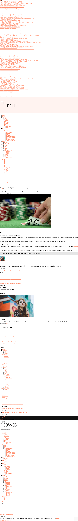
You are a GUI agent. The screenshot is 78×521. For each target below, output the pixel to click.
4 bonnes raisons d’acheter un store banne (7, 95)
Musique (6, 164)
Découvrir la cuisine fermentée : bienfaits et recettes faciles (10, 54)
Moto (7, 127)
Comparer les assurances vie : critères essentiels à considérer (10, 36)
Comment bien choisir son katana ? (6, 83)
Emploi (5, 172)
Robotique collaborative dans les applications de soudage (9, 68)
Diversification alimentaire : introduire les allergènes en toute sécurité (11, 55)
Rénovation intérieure (10, 136)
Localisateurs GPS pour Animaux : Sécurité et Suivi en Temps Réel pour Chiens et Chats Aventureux (17, 22)
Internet (5, 156)
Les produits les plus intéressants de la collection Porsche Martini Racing (12, 85)
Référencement (7, 183)
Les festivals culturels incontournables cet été (7, 19)
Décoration (6, 129)
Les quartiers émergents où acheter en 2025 (7, 39)
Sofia (4, 193)
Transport (6, 125)
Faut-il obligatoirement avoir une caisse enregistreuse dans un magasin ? (12, 94)
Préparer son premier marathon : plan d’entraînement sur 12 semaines (11, 47)
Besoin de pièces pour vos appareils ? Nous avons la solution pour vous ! (12, 87)
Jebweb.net (1, 419)
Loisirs (5, 175)
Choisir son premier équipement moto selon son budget (9, 45)
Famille (5, 169)
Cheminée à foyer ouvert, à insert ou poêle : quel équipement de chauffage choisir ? (14, 89)
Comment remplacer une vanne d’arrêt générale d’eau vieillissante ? (11, 1)
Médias (5, 181)
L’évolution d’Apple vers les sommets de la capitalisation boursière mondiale (13, 10)
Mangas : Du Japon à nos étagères (5, 50)
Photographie (9, 176)
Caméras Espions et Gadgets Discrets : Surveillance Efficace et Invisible (12, 32)
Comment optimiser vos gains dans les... (7, 510)
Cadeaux (8, 178)
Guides (7, 152)
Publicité (6, 182)
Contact (3, 185)
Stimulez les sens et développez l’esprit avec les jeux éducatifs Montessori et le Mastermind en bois (16, 31)
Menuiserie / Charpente (11, 137)
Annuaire (3, 397)
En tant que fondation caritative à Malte (6, 73)
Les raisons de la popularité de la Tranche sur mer (8, 82)
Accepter (57, 518)
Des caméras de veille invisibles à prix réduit (9, 341)
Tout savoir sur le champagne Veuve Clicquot (7, 79)
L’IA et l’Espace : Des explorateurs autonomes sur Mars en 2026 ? (11, 11)
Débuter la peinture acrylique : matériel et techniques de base (10, 20)
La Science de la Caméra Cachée (7, 339)
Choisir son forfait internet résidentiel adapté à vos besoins (9, 86)
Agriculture (6, 122)
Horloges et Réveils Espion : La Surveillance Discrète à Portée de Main (12, 33)
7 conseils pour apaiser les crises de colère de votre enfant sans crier (11, 2)
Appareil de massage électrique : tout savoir (7, 80)
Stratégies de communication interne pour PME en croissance (10, 23)
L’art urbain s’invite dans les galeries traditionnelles (8, 48)
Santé (3, 144)
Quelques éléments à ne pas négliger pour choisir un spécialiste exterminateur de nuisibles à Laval (16, 78)
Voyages (4, 141)
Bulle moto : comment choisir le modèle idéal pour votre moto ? (10, 53)
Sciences (6, 162)
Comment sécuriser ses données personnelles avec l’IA (9, 12)
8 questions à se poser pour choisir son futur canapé (8, 8)
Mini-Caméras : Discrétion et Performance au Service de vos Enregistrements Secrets (14, 25)
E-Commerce (9, 157)
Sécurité (8, 167)
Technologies (4, 149)
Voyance (8, 179)
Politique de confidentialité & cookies (6, 520)
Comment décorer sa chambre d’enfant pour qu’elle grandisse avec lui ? (12, 17)
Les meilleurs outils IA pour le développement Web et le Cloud (10, 13)
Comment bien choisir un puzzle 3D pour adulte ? (11, 283)
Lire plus (60, 518)
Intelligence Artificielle (8, 150)
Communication (5, 180)
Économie (6, 163)
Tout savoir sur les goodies (4, 75)
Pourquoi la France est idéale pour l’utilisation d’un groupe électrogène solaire (13, 67)
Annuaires (8, 184)
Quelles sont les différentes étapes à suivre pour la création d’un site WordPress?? (13, 74)
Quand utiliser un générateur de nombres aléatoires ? (9, 64)
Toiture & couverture (10, 140)
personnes (19, 250)
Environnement (7, 166)
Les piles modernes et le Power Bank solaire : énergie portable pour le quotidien (13, 34)
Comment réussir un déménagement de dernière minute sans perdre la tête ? (12, 5)
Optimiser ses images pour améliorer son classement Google (10, 26)
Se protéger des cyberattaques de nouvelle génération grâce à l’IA (11, 14)
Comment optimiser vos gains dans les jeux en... (10, 279)
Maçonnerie (8, 138)
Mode (3, 147)
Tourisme (6, 142)
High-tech (6, 154)
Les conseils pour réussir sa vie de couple (7, 93)
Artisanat (6, 123)
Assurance (6, 121)
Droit (5, 165)
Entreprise (4, 117)
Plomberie (8, 133)
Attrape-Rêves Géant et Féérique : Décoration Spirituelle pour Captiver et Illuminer (14, 41)
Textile (5, 124)
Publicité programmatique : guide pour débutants (8, 28)
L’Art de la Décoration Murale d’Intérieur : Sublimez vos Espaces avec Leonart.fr (13, 59)
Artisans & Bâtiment (8, 132)
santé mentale (75, 246)
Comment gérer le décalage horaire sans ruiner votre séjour (10, 6)
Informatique (6, 155)
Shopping (8, 177)
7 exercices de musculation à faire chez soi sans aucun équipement (11, 15)
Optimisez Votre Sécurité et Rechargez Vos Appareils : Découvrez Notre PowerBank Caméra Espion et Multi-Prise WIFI (20, 29)
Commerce (6, 120)
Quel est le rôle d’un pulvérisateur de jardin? (7, 77)
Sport (5, 146)
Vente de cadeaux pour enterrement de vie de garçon (11, 343)
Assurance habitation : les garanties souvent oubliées (9, 57)
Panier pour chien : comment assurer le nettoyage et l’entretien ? (10, 62)
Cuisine (5, 131)
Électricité (8, 135)
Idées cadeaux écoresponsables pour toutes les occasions (9, 56)
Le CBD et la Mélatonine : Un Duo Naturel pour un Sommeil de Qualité (12, 66)
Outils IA (8, 151)
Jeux (7, 158)
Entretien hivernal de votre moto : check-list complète (9, 40)
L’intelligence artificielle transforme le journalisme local (9, 24)
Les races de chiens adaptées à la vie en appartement (8, 52)
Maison (3, 128)
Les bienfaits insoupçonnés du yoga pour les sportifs (8, 44)
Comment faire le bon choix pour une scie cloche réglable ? (10, 84)
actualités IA (8, 153)
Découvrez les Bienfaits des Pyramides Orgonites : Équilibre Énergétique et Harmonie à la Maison (16, 46)
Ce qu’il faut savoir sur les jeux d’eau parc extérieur (8, 81)
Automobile (8, 126)
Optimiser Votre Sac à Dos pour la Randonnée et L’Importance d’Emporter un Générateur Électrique (17, 49)
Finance (5, 118)
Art (4, 161)
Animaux (8, 168)
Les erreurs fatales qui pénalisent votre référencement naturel (10, 27)
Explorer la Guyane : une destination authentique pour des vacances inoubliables (13, 61)
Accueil (3, 115)
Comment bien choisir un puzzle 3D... (6, 514)
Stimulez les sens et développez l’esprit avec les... (10, 275)
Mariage (8, 171)
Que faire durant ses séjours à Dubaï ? (6, 91)
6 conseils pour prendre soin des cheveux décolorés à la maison (10, 4)
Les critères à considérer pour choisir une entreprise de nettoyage (11, 76)
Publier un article (5, 396)
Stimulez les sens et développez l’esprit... (7, 505)
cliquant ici (7, 323)
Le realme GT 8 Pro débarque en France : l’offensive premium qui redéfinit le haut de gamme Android (17, 18)
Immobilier (6, 119)
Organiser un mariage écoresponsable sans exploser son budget (10, 58)
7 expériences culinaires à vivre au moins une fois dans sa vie (10, 16)
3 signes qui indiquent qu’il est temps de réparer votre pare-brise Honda (12, 7)
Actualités (4, 116)
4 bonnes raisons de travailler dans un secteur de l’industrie (10, 69)
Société (3, 159)
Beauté (5, 148)
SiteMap (13, 419)
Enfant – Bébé (9, 170)
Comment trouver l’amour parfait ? (6, 96)
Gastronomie (6, 143)
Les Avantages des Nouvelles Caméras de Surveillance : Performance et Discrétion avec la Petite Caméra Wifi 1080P (19, 35)
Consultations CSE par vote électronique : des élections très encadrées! (12, 88)
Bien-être (6, 145)
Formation (8, 174)
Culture (5, 160)
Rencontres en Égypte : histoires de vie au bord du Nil (9, 63)
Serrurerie (8, 134)
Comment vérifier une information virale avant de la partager (10, 21)
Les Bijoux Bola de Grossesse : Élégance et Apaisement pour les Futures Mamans (13, 38)
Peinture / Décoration (10, 139)
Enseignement (7, 173)
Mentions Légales (5, 398)
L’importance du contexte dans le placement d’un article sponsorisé (11, 65)
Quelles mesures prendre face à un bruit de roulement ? (9, 70)
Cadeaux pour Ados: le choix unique (8, 336)
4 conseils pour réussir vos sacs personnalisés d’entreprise (9, 90)
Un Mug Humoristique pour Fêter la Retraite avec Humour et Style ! (11, 37)
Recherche (12, 187)
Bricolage (6, 130)
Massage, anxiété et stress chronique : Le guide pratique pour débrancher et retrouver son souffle (16, 3)
